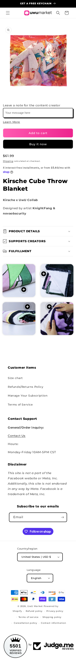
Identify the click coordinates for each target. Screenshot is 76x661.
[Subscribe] (62, 517)
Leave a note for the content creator (31, 105)
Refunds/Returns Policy (25, 387)
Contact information (53, 623)
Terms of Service (20, 404)
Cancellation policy (25, 623)
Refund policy (34, 611)
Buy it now (38, 144)
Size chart (15, 378)
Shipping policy (52, 617)
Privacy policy (54, 611)
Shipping (8, 161)
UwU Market (35, 606)
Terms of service (29, 617)
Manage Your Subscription (28, 395)
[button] (8, 13)
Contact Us (17, 436)
